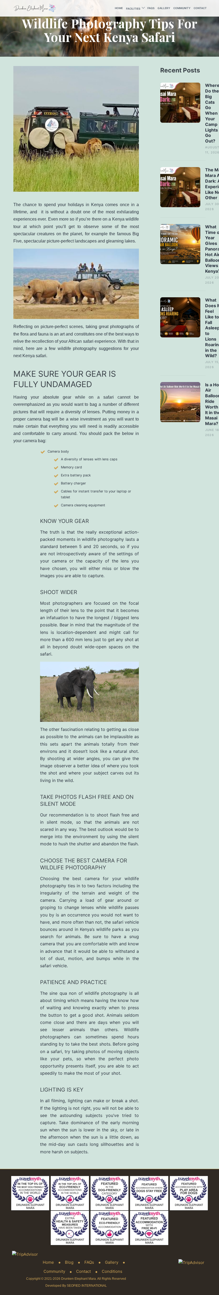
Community (181, 8)
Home (119, 8)
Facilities (133, 8)
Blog (69, 1262)
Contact (200, 8)
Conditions (112, 1271)
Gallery (164, 8)
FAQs (150, 8)
